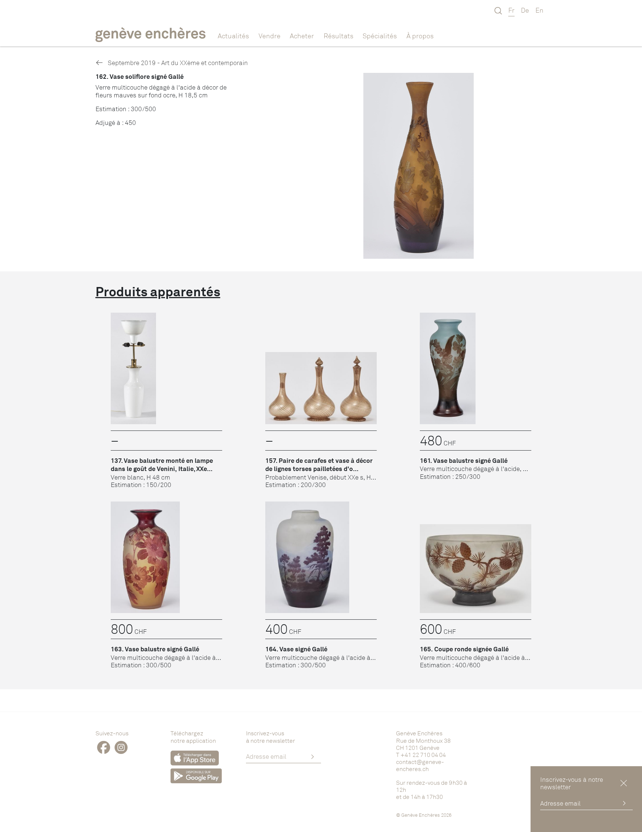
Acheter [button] (302, 36)
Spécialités (380, 36)
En (539, 10)
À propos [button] (420, 36)
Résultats (338, 36)
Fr (511, 10)
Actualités (233, 36)
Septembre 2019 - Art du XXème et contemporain (177, 63)
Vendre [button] (270, 36)
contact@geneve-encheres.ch (420, 765)
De (525, 10)
